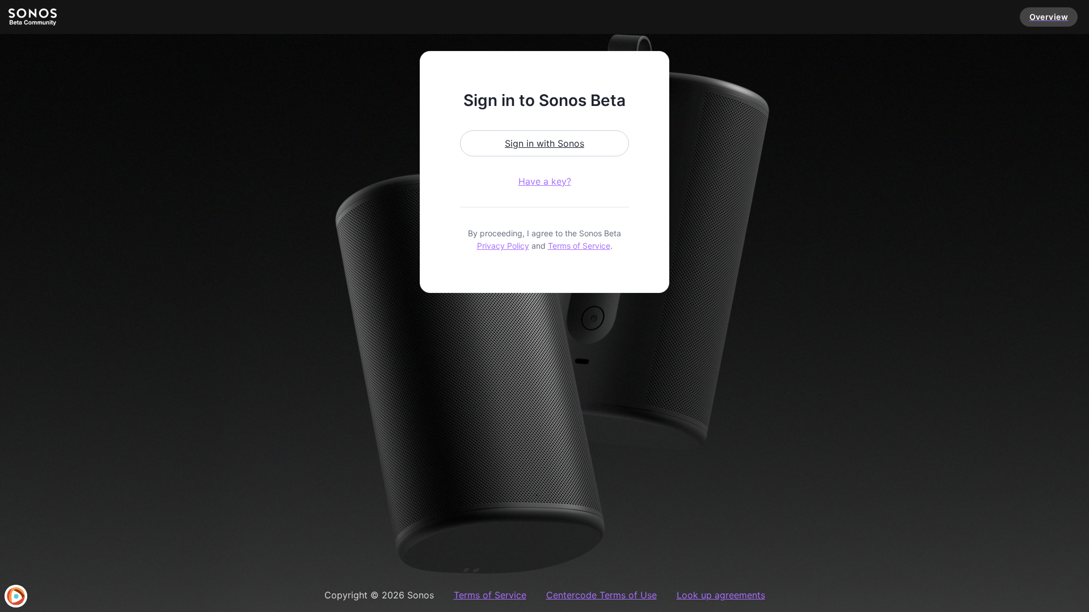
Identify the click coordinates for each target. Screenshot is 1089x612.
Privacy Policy (503, 245)
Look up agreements (721, 595)
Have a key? (544, 181)
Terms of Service (579, 245)
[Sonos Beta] (32, 17)
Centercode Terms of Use (601, 595)
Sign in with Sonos (544, 143)
